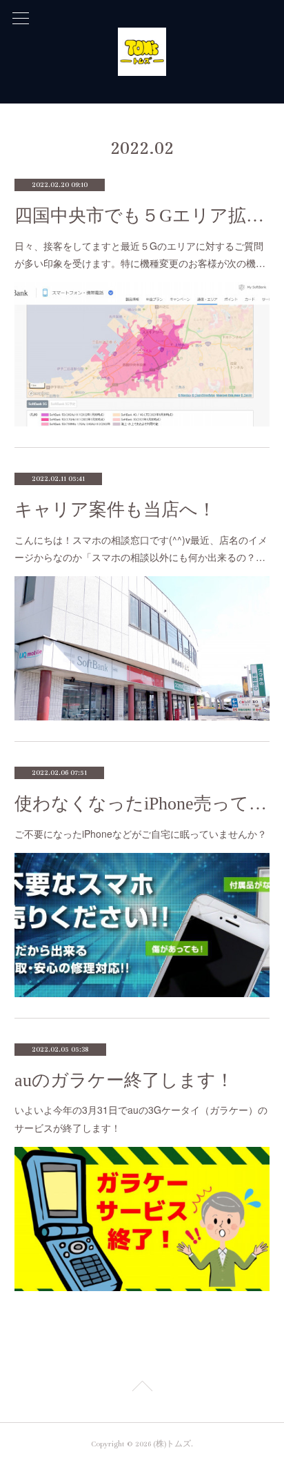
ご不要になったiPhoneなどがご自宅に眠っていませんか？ (140, 833)
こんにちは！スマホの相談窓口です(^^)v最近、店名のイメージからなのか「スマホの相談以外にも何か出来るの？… (140, 548)
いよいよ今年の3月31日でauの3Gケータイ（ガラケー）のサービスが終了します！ (140, 1118)
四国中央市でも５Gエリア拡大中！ (142, 216)
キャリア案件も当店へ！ (115, 510)
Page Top (142, 1388)
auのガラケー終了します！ (124, 1080)
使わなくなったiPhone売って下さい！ (142, 804)
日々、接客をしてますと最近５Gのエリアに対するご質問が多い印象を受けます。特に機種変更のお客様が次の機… (139, 254)
